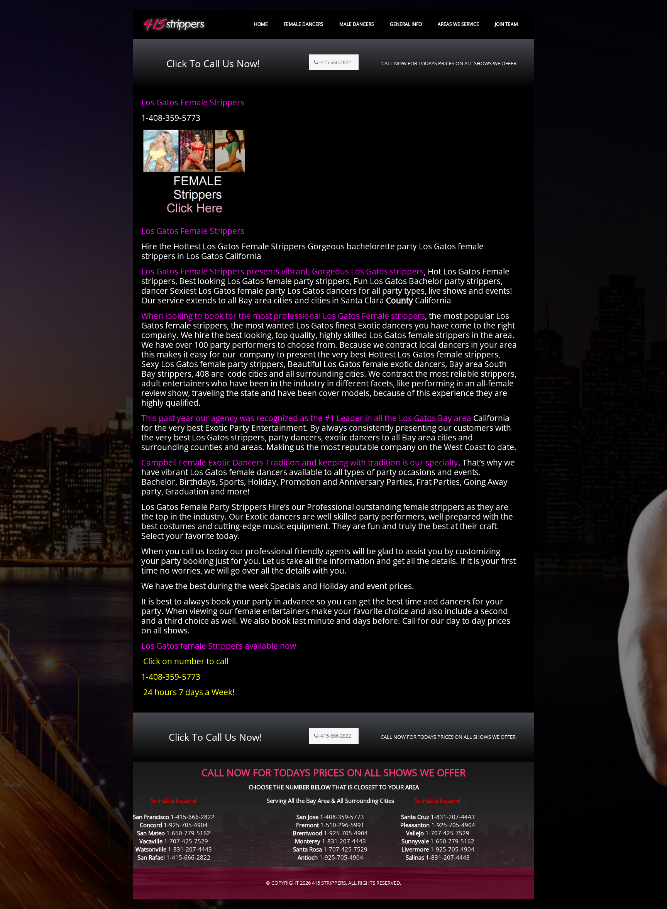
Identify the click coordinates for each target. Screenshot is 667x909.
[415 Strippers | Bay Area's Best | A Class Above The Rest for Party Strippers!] (174, 24)
